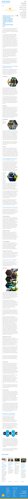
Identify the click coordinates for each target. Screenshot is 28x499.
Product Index (23, 12)
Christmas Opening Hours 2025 (17, 463)
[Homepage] (6, 2)
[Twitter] (16, 488)
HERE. (12, 450)
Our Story (24, 17)
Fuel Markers (23, 5)
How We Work (23, 15)
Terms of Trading (14, 495)
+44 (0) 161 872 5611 (22, 493)
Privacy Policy (14, 496)
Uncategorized (10, 457)
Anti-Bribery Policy (14, 493)
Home (25, 1)
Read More (3, 481)
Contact (24, 10)
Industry (3, 5)
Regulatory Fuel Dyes (23, 4)
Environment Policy (14, 491)
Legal (6, 457)
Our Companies (23, 14)
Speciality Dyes (22, 7)
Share (15, 15)
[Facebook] (14, 488)
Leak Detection (22, 9)
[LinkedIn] (13, 488)
